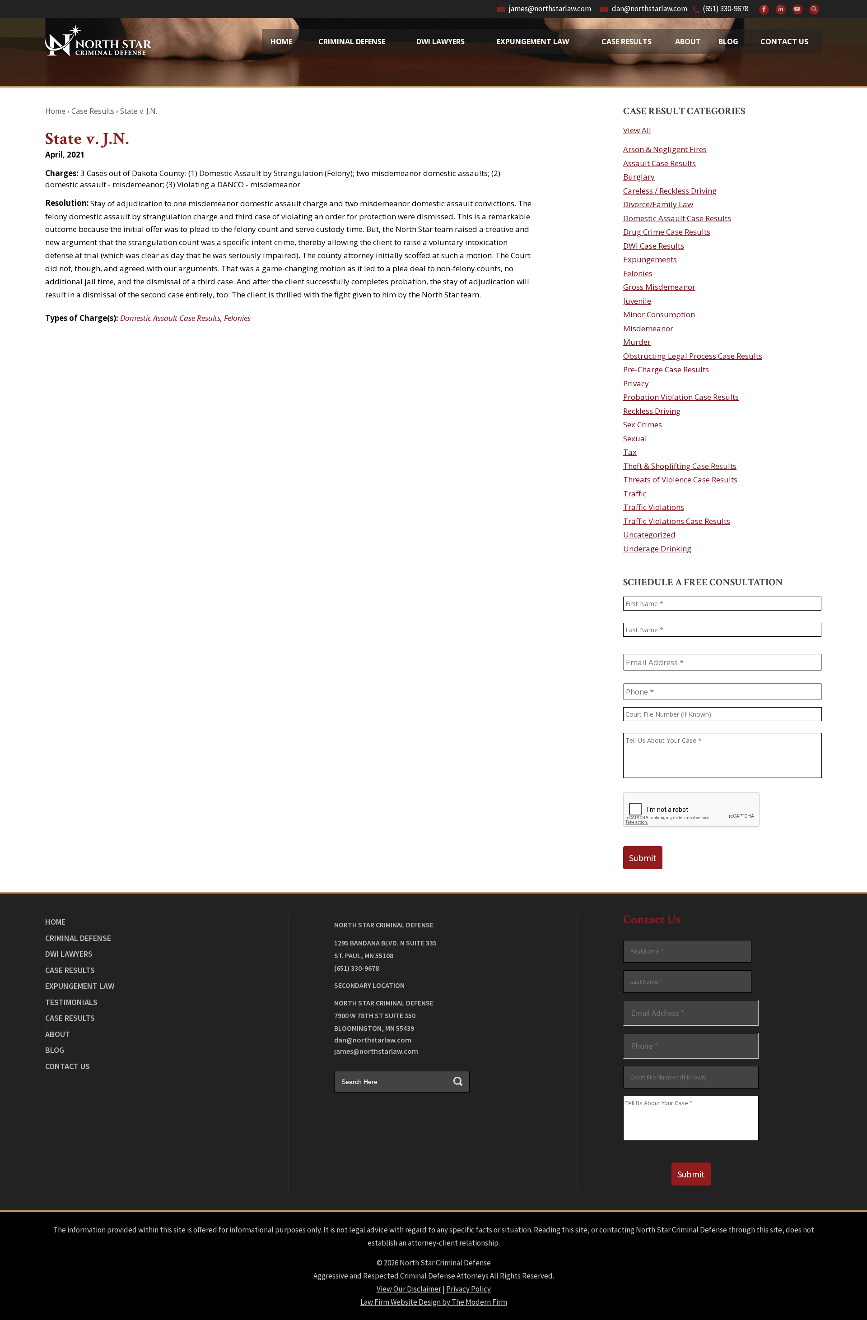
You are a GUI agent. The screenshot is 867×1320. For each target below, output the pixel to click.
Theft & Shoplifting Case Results (679, 466)
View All (637, 130)
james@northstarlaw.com (550, 9)
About (688, 41)
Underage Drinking (657, 548)
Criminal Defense (351, 41)
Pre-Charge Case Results (666, 369)
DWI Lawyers (69, 954)
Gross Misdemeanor (659, 287)
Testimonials (71, 1002)
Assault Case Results (659, 163)
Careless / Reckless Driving (670, 190)
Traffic (635, 493)
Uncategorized (649, 534)
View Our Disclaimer (409, 1289)
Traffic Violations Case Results (676, 521)
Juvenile (637, 301)
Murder (637, 342)
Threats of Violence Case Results (680, 479)
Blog (728, 41)
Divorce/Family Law (658, 204)
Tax (630, 452)
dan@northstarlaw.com (649, 9)
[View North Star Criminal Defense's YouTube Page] (797, 9)
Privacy (636, 383)
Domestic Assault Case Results (170, 318)
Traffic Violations (653, 507)
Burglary (639, 176)
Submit (643, 857)
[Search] (814, 9)
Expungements (650, 259)
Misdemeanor (648, 328)
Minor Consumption (659, 314)
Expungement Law (533, 41)
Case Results (626, 41)
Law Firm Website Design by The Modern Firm (433, 1302)
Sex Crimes (642, 424)
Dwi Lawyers (440, 41)
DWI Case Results (653, 246)
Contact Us (784, 41)
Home (281, 41)
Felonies (237, 318)
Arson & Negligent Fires (665, 149)
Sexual (635, 438)
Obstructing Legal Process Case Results (692, 356)
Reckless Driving (652, 411)
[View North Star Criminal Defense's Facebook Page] (764, 9)
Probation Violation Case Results (681, 397)
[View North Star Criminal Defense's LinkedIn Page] (781, 9)
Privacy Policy (468, 1289)
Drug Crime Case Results (666, 232)
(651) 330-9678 (725, 9)
